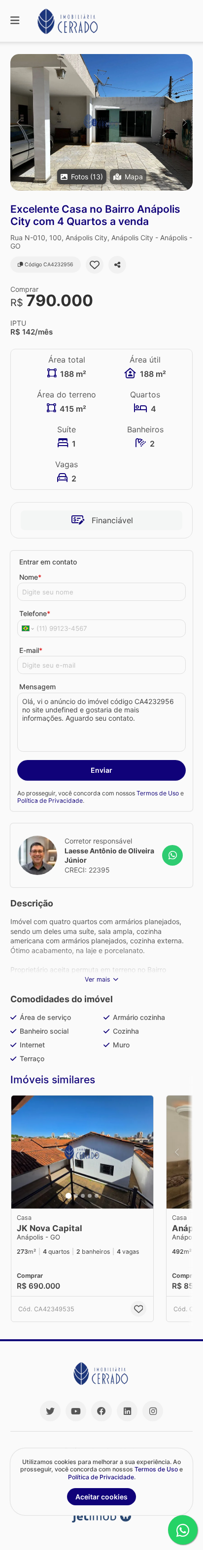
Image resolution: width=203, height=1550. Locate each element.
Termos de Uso (157, 793)
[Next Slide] (184, 122)
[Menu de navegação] (14, 21)
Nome (30, 577)
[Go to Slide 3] (83, 1196)
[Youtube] (76, 1411)
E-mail (30, 650)
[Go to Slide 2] (76, 1196)
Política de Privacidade (50, 800)
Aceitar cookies (101, 1497)
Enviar (101, 770)
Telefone (34, 613)
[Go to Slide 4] (90, 1196)
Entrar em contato (48, 562)
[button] (101, 122)
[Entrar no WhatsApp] (172, 855)
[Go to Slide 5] (97, 1196)
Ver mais (97, 979)
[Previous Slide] (18, 122)
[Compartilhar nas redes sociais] (117, 265)
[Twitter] (50, 1411)
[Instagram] (152, 1411)
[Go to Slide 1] (68, 1196)
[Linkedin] (127, 1411)
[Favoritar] (94, 265)
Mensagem (37, 686)
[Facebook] (101, 1411)
